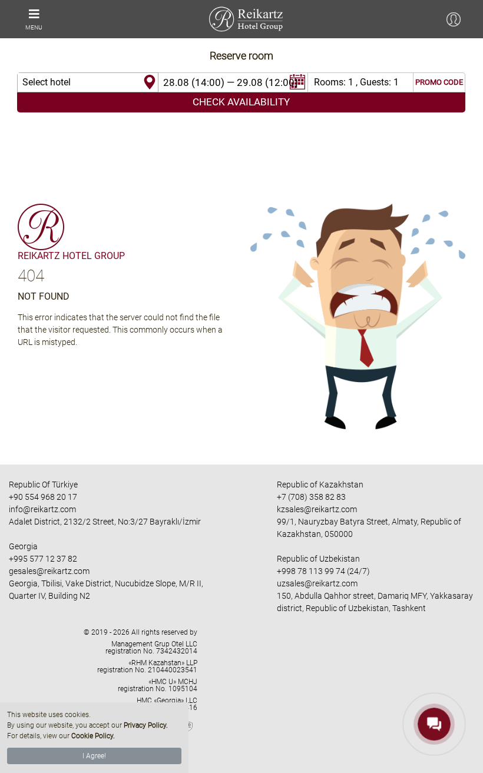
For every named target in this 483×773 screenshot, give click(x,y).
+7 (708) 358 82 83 (311, 497)
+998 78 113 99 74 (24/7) (323, 571)
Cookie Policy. (93, 736)
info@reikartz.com (42, 509)
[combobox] (87, 82)
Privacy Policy (145, 725)
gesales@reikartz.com (49, 571)
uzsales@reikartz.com (317, 583)
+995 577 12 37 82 (43, 558)
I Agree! (94, 756)
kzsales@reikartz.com (317, 509)
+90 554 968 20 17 (43, 497)
